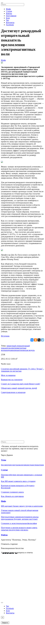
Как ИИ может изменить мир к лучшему (18, 481)
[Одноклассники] (35, 339)
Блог (8, 18)
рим (42, 465)
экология (22, 465)
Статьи (9, 11)
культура (14, 465)
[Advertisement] (22, 418)
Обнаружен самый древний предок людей (19, 388)
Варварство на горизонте (11, 380)
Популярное (11, 16)
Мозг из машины (8, 375)
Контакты (10, 22)
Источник (5, 336)
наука (8, 350)
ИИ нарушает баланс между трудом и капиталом (22, 506)
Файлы (9, 13)
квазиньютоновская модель (23, 350)
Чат (7, 20)
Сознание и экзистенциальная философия (19, 523)
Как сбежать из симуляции (12, 496)
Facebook (10, 25)
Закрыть (5, 623)
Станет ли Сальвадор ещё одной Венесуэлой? (20, 384)
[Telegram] (42, 339)
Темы (3, 460)
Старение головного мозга (12, 492)
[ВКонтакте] (32, 339)
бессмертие (6, 465)
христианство (31, 465)
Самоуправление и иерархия (13, 392)
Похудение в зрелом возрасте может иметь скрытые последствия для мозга (19, 529)
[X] (39, 339)
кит (38, 465)
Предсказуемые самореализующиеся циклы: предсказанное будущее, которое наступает (20, 518)
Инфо (8, 9)
